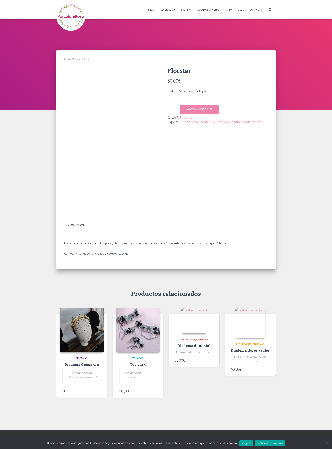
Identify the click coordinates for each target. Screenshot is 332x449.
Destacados (187, 339)
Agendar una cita (208, 9)
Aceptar (246, 443)
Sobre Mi (186, 9)
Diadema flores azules (250, 350)
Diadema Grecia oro (82, 364)
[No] (327, 443)
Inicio (151, 9)
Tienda (228, 9)
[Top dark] (138, 330)
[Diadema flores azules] (250, 323)
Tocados (138, 358)
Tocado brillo (207, 122)
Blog (241, 9)
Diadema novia (189, 122)
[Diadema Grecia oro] (82, 330)
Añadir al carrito (197, 109)
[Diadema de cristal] (194, 320)
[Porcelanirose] (71, 9)
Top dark (138, 364)
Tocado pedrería (251, 122)
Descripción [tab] (75, 225)
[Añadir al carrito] (99, 391)
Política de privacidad (270, 443)
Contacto (256, 9)
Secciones (166, 9)
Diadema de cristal (194, 345)
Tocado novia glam (228, 122)
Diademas (77, 59)
